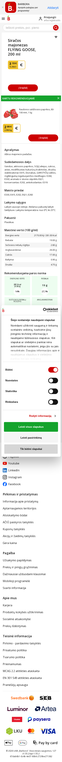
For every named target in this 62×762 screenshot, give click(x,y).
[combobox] (31, 27)
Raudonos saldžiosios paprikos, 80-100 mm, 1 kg (36, 111)
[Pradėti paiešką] (56, 27)
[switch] (53, 380)
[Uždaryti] (3, 7)
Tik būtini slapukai (31, 448)
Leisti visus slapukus (31, 426)
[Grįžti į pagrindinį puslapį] (8, 18)
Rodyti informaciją (40, 415)
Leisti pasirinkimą (31, 437)
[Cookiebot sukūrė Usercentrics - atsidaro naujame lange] (43, 310)
